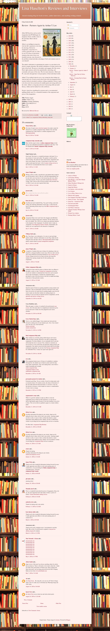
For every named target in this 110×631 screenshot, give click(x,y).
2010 (69, 59)
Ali (26, 578)
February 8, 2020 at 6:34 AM (33, 496)
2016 (69, 45)
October (72, 68)
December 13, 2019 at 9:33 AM (33, 407)
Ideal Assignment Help (32, 335)
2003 (69, 104)
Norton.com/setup (30, 326)
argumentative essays (31, 395)
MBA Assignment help (51, 206)
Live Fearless (71, 191)
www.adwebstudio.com (41, 571)
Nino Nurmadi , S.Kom (32, 538)
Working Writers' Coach (74, 215)
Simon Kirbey (29, 126)
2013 (69, 52)
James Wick (29, 462)
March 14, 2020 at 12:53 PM (33, 533)
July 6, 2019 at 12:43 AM (32, 185)
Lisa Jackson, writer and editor (75, 189)
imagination (35, 117)
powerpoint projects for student (34, 379)
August (72, 85)
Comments (71, 28)
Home (41, 603)
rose (27, 359)
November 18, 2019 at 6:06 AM (33, 313)
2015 (69, 47)
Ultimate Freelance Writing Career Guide (76, 210)
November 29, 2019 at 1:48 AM (33, 353)
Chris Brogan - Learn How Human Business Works (76, 180)
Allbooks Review (34, 110)
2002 (69, 106)
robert (27, 449)
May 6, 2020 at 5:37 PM (32, 556)
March (71, 94)
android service (30, 502)
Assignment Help (39, 441)
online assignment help (47, 143)
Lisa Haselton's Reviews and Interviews (54, 8)
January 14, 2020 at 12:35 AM (33, 443)
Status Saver (31, 581)
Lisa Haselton (30, 115)
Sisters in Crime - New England (76, 199)
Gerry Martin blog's (31, 319)
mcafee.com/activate (31, 328)
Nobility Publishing (42, 117)
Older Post (58, 603)
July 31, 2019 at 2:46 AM (32, 243)
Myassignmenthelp (30, 133)
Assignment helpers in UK (32, 369)
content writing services (50, 163)
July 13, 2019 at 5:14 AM (32, 195)
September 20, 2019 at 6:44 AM (33, 298)
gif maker (28, 479)
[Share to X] (48, 115)
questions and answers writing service (35, 296)
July (71, 87)
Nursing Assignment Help (52, 348)
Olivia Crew (29, 412)
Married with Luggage (73, 195)
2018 (69, 40)
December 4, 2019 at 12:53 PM (33, 390)
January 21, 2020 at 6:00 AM (33, 473)
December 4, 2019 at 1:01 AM (33, 373)
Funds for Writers (72, 185)
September (72, 82)
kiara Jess (28, 200)
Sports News (29, 592)
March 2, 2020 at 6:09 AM (32, 520)
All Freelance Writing (73, 177)
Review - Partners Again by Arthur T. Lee (79, 71)
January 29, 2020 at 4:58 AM (33, 483)
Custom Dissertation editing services (38, 494)
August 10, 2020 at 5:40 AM (33, 586)
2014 (69, 50)
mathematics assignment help (33, 371)
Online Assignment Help (32, 267)
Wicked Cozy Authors (73, 213)
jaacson (28, 191)
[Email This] (45, 115)
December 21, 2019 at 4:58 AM (33, 427)
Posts (70, 25)
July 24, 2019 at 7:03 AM (32, 210)
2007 (69, 99)
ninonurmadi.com (30, 541)
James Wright (29, 172)
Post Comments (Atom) (34, 610)
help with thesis (53, 179)
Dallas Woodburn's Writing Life (76, 183)
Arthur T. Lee (29, 117)
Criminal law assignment (45, 271)
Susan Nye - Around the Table (75, 201)
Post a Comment (28, 600)
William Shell (29, 234)
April (71, 92)
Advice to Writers (72, 175)
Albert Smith (29, 562)
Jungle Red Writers (72, 187)
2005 (69, 101)
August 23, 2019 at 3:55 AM (33, 280)
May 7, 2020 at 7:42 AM (32, 573)
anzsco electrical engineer (41, 128)
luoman (58, 620)
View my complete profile (73, 168)
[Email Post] (42, 115)
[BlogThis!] (46, 115)
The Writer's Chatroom (73, 207)
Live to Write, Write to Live (75, 193)
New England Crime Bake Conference (77, 197)
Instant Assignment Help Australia (44, 146)
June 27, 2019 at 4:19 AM (32, 148)
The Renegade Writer (73, 205)
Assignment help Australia (33, 141)
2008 (69, 64)
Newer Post (25, 603)
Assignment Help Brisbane (39, 424)
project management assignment (46, 241)
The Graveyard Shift (73, 203)
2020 (69, 36)
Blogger (68, 620)
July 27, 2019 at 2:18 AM (32, 228)
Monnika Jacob (30, 489)
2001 (69, 109)
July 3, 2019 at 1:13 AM (32, 167)
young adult (50, 117)
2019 (69, 38)
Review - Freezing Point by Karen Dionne (78, 78)
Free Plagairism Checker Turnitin (40, 224)
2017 (69, 43)
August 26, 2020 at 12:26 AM (33, 596)
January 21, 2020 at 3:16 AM (33, 457)
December (72, 66)
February (72, 96)
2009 (69, 61)
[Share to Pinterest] (51, 115)
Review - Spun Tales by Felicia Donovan (77, 74)
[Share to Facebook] (50, 115)
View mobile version (42, 606)
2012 (69, 54)
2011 (69, 57)
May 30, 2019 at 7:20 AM (32, 135)
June (71, 89)
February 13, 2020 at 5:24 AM (33, 506)
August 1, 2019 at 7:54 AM (32, 262)
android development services (33, 454)
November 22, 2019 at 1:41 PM (33, 330)
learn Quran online (31, 512)
